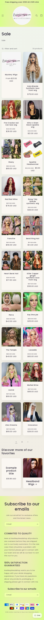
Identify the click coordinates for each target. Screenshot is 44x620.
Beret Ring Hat (32, 239)
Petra (11, 315)
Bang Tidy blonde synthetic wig (32, 201)
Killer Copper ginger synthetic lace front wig (32, 277)
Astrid (11, 390)
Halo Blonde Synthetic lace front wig (32, 88)
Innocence (32, 425)
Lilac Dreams (11, 425)
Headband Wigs (32, 483)
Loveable (33, 350)
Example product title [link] (11, 470)
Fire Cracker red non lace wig (11, 124)
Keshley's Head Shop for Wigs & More (18, 612)
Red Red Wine (11, 199)
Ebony (11, 162)
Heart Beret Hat (11, 274)
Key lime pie (32, 315)
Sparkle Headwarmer (33, 163)
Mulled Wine (32, 385)
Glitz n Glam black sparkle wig (32, 125)
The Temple (11, 350)
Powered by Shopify (33, 612)
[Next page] (27, 442)
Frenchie (11, 239)
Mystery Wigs (11, 75)
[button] (2, 15)
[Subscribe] (37, 524)
